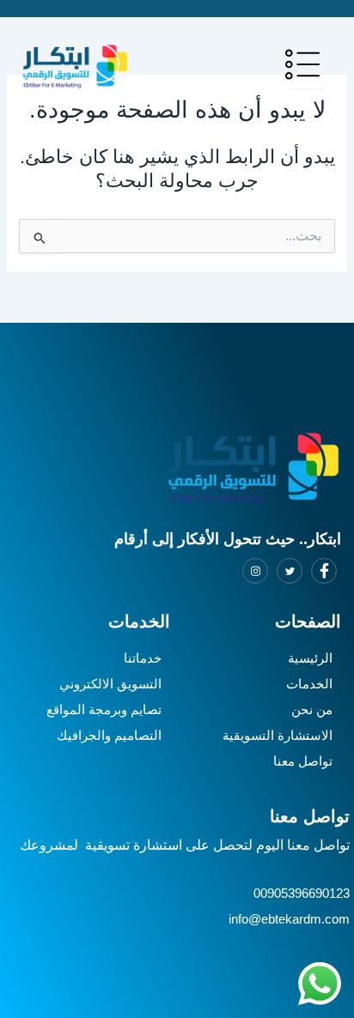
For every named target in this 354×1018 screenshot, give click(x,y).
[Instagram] (255, 571)
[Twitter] (289, 571)
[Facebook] (324, 571)
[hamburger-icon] (304, 65)
